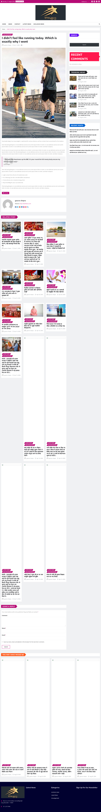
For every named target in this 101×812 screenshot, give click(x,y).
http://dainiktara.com (25, 203)
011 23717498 (6, 806)
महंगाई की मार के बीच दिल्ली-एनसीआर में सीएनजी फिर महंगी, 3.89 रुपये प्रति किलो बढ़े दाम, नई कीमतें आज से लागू (88, 113)
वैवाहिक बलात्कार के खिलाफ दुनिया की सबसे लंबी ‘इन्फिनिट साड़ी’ (33, 290)
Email (4, 635)
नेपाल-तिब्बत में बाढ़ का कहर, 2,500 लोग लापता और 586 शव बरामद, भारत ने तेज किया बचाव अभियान (88, 104)
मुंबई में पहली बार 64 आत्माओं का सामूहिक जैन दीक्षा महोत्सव (55, 291)
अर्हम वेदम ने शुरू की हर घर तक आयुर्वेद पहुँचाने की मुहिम (33, 575)
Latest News (27, 24)
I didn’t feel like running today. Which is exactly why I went (21, 29)
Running (6, 193)
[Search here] (99, 24)
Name (4, 628)
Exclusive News (39, 24)
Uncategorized (55, 798)
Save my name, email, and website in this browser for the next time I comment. (24, 642)
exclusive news (55, 792)
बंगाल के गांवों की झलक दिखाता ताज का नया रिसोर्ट (55, 575)
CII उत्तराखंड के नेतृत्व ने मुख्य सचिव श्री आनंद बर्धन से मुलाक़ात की (11, 293)
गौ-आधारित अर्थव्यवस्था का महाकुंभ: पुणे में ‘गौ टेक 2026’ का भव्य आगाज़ (11, 326)
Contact (17, 24)
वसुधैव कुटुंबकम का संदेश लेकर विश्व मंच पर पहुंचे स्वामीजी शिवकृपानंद (33, 326)
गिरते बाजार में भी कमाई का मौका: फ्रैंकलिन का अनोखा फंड (56, 325)
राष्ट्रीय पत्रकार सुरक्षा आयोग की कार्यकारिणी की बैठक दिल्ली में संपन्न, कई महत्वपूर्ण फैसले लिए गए (11, 242)
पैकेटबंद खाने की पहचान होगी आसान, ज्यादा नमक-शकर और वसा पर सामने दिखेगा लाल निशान (87, 78)
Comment (4, 615)
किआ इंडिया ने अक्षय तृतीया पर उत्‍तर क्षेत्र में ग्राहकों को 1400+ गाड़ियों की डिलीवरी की (56, 246)
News (10, 24)
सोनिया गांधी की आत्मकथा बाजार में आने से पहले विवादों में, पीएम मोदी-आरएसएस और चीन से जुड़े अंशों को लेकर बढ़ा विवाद (88, 87)
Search (74, 35)
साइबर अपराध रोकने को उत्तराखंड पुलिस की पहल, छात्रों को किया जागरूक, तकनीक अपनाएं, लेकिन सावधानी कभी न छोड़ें (87, 96)
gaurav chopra (7, 45)
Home (4, 24)
